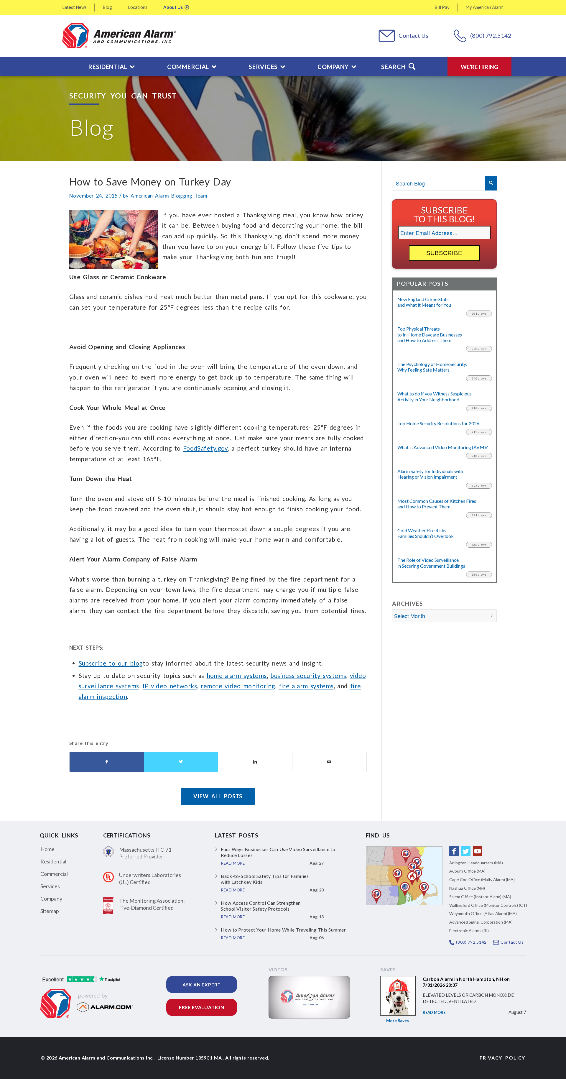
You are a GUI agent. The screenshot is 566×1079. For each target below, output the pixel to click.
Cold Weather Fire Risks (425, 533)
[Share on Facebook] (107, 762)
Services (50, 886)
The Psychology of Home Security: (432, 366)
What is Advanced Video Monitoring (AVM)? (442, 447)
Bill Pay (442, 7)
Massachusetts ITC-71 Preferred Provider (145, 853)
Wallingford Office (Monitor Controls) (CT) (488, 905)
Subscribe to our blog (111, 663)
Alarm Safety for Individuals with (430, 473)
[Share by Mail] (329, 762)
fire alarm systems (306, 685)
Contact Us (413, 35)
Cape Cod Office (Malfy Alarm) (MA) (482, 879)
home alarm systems (237, 675)
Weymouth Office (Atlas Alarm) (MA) (483, 913)
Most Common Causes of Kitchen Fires (436, 503)
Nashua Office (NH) (467, 888)
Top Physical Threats (429, 334)
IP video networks (170, 685)
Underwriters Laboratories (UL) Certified (150, 878)
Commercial (54, 874)
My (484, 7)
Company (51, 898)
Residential (53, 861)
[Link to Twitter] (465, 851)
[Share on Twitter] (181, 762)
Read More (434, 1012)
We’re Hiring (479, 66)
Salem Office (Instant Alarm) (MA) (480, 896)
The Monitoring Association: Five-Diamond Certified (152, 904)
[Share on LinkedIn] (255, 762)
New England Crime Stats (424, 302)
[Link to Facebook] (454, 851)
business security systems (308, 675)
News (74, 7)
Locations (137, 7)
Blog (107, 7)
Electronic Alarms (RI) (469, 930)
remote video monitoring (238, 685)
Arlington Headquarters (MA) (476, 862)
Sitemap (49, 911)
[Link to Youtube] (477, 851)
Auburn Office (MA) (467, 870)
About (173, 7)
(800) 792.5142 (490, 35)
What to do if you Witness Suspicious (434, 396)
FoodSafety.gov (205, 448)
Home (47, 849)
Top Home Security (438, 423)
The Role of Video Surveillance (431, 562)
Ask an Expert (201, 984)
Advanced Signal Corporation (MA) (481, 921)
